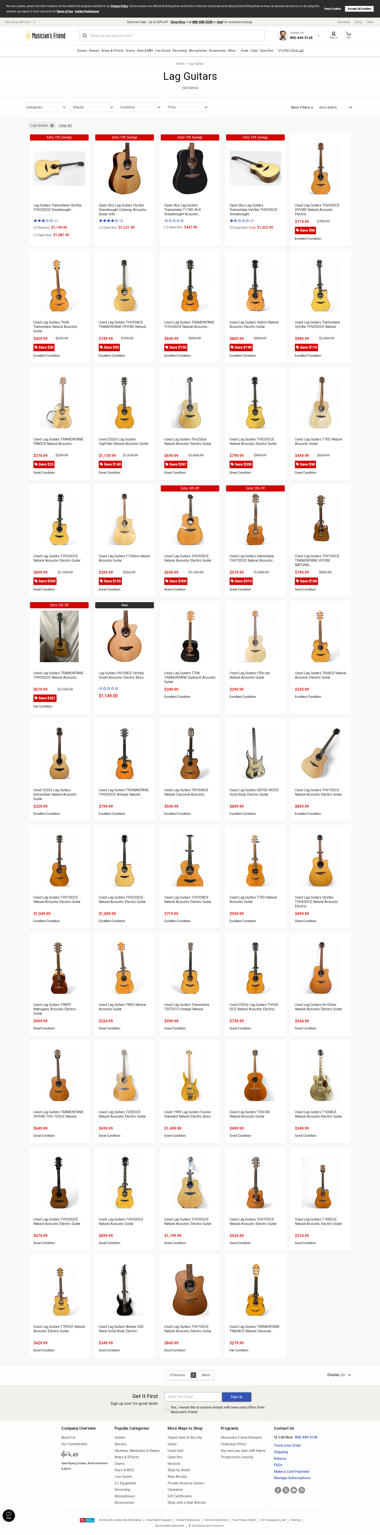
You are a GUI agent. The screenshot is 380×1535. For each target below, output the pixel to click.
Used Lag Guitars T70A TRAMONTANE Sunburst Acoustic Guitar (190, 677)
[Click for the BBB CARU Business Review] (87, 1520)
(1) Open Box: (42, 235)
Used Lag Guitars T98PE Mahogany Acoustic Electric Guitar (54, 1009)
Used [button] (254, 50)
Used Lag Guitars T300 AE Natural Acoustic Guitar (250, 1114)
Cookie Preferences (87, 11)
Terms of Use (65, 11)
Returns (280, 1458)
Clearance (175, 1489)
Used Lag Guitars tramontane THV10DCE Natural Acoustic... (252, 558)
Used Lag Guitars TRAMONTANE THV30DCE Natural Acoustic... (189, 324)
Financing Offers (233, 1444)
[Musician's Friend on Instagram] (302, 1490)
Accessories (217, 50)
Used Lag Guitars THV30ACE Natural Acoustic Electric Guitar (187, 899)
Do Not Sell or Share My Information (120, 1520)
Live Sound (162, 50)
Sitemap (295, 1520)
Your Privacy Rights (244, 1520)
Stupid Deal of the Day (185, 1437)
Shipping (281, 1452)
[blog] (84, 1455)
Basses (94, 50)
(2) (56, 220)
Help (370, 22)
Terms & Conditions (216, 1520)
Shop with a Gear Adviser (187, 1502)
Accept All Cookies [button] (359, 8)
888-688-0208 (202, 22)
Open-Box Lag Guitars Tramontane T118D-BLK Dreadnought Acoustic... (182, 209)
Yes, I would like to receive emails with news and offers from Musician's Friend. (218, 1409)
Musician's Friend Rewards (241, 1437)
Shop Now (178, 22)
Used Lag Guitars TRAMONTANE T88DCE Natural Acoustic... (58, 441)
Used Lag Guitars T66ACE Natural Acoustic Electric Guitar (320, 675)
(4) (121, 220)
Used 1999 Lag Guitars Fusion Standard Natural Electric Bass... (188, 1114)
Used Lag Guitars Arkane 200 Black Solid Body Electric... (121, 1329)
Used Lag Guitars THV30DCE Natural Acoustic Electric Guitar (187, 558)
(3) (252, 220)
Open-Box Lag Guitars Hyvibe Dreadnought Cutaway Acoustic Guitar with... (122, 209)
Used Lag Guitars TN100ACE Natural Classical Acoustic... (186, 792)
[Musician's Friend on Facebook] (278, 1490)
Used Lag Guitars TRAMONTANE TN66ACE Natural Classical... (255, 1329)
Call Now (294, 1437)
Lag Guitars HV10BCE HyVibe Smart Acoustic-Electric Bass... (122, 675)
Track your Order (287, 1445)
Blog (358, 22)
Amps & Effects (113, 50)
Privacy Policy (119, 6)
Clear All (65, 125)
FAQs (278, 1465)
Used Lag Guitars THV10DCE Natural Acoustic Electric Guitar (318, 792)
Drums (130, 50)
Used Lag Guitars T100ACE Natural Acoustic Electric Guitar (318, 1114)
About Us (68, 1437)
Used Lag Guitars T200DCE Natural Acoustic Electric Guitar (122, 1114)
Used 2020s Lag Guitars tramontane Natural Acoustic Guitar (55, 794)
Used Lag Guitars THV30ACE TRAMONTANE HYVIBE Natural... (123, 324)
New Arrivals (177, 1477)
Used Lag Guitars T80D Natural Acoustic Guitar (122, 1007)
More (232, 50)
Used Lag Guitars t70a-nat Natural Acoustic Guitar (250, 675)
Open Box (175, 1457)
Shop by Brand (179, 1470)
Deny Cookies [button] (332, 8)
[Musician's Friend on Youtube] (294, 1490)
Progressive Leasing (237, 1457)
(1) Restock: (41, 227)
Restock (174, 1464)
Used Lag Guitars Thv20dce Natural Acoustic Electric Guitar (187, 441)
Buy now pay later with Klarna (243, 1451)
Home (180, 64)
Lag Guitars (39, 125)
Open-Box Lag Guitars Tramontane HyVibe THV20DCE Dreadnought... (254, 209)
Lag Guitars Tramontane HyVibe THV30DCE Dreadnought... (57, 207)
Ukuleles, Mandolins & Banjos (137, 1451)
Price (172, 107)
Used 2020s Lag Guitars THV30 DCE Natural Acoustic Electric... (254, 1007)
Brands (78, 107)
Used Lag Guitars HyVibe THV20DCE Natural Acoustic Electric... (316, 901)
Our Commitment (74, 1444)
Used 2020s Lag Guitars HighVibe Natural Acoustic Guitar (123, 441)
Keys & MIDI (145, 50)
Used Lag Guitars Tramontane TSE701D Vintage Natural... (186, 1007)
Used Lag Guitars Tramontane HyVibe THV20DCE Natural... (317, 324)
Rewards (344, 22)
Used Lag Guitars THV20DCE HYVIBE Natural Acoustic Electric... (317, 209)
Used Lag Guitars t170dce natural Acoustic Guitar (124, 558)
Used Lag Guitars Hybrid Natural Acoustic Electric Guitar (254, 324)
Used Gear (176, 1451)
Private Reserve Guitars (186, 1483)
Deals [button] (244, 50)
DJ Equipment (125, 1483)
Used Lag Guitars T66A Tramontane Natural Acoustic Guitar (55, 326)
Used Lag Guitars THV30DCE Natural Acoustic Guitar (121, 1221)
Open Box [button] (266, 50)
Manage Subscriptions (292, 1478)
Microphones (198, 50)
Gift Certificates (180, 1496)
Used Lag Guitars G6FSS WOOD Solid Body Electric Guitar (254, 792)
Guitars (82, 50)
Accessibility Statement (169, 1525)
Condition (127, 107)
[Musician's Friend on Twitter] (286, 1490)
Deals (172, 1444)
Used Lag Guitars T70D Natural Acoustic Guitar (318, 441)
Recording (180, 50)
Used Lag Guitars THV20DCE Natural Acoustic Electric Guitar (253, 441)
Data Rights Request (159, 1520)
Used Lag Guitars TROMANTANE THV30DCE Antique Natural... (124, 792)
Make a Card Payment (291, 1471)
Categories (34, 107)
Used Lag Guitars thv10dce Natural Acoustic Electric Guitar (318, 1007)
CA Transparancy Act (273, 1520)
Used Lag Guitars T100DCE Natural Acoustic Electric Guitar (318, 1221)
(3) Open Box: (243, 227)
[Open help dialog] (9, 1515)
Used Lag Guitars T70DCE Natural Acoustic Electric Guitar (59, 1329)
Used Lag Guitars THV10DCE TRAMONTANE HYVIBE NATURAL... (317, 560)
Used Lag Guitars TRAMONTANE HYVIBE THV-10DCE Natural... (58, 1114)
